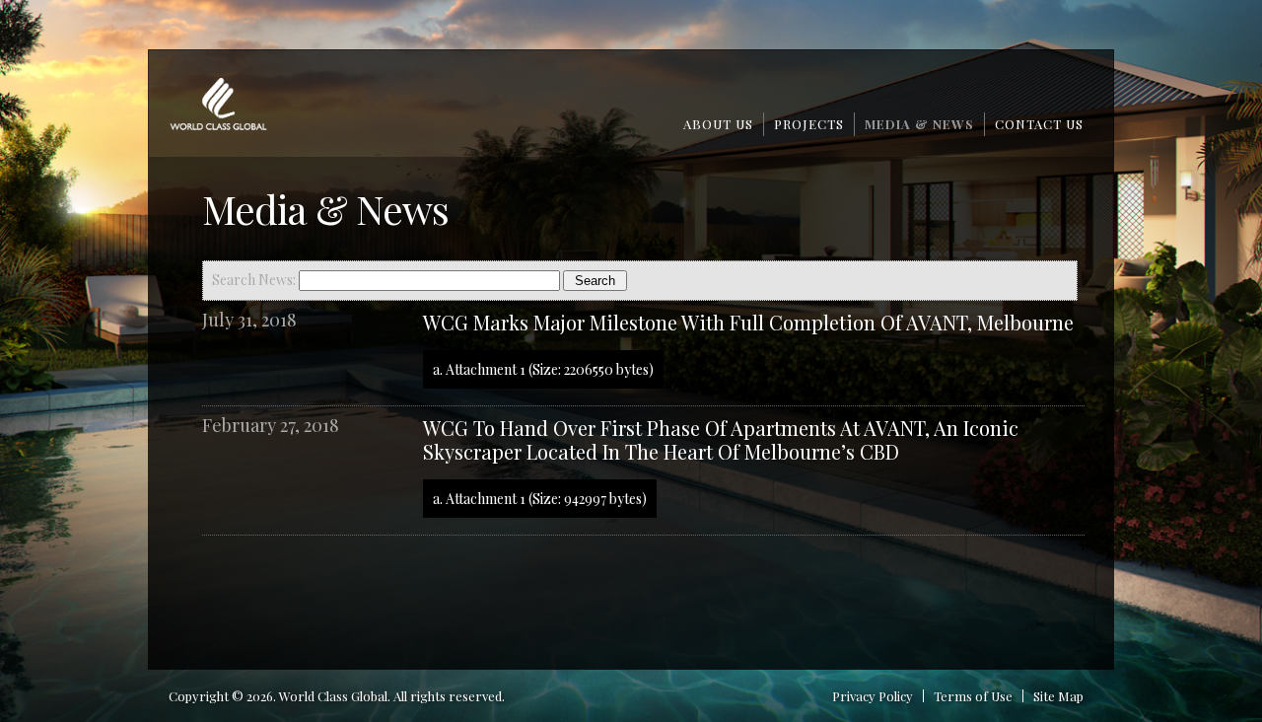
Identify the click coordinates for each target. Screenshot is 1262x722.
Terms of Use (973, 695)
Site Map (1058, 695)
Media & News (919, 123)
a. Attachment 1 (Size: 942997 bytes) (540, 498)
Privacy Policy (872, 695)
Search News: (255, 279)
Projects (809, 123)
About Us (718, 123)
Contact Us (1039, 123)
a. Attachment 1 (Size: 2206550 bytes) (543, 369)
